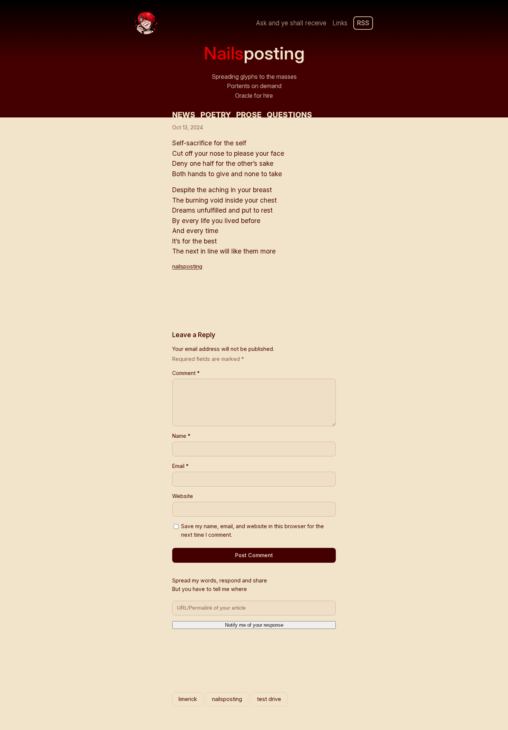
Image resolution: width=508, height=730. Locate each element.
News (183, 114)
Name (181, 436)
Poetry (215, 114)
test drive (269, 699)
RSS (363, 23)
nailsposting (187, 266)
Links (339, 23)
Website (182, 496)
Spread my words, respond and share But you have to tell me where (219, 584)
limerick (188, 699)
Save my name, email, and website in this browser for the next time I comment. (252, 530)
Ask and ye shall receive (291, 23)
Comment (186, 373)
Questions (289, 114)
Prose (248, 114)
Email (180, 466)
